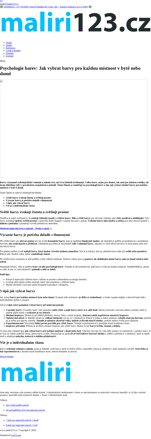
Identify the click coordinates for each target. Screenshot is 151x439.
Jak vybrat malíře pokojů (17, 405)
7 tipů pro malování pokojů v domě (22, 420)
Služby (9, 45)
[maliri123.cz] (75, 37)
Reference (10, 48)
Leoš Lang (16, 435)
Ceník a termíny (13, 50)
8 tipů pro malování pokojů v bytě (21, 425)
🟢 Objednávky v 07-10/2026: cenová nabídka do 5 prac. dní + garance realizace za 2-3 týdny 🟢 (46, 6)
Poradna (10, 53)
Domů (9, 42)
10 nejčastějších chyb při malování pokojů (25, 410)
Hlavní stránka (7, 356)
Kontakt (9, 56)
